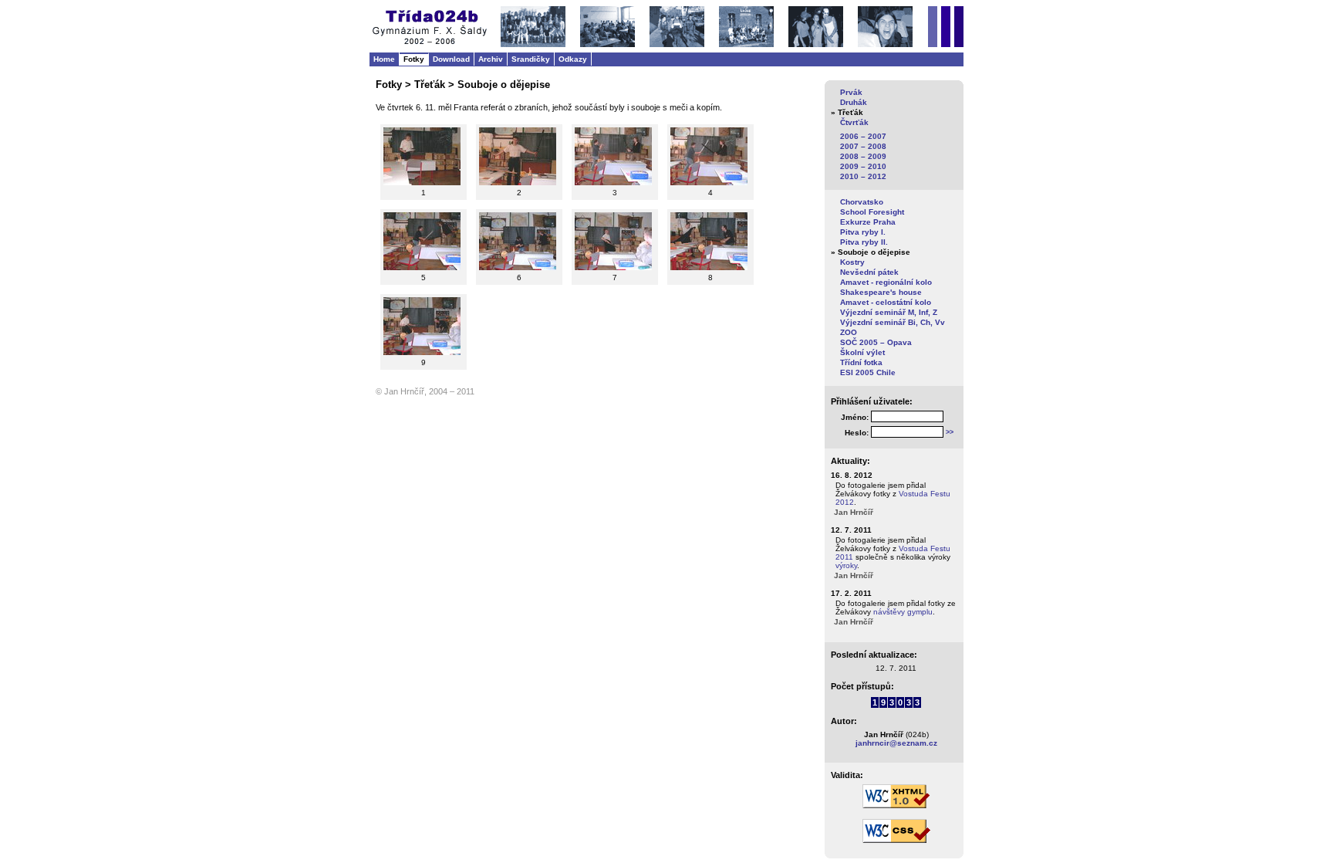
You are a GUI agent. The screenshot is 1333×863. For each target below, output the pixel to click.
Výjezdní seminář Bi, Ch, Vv (892, 322)
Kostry (852, 262)
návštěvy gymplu (903, 611)
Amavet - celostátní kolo (885, 302)
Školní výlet (862, 352)
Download (451, 59)
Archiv (490, 59)
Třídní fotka (861, 362)
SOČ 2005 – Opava (876, 342)
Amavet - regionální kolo (886, 282)
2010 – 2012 (863, 176)
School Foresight (872, 212)
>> (949, 432)
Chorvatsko (861, 202)
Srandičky (530, 59)
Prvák (851, 92)
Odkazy (573, 59)
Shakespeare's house (881, 292)
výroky (846, 565)
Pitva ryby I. (863, 232)
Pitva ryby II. (864, 242)
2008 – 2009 (863, 156)
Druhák (853, 102)
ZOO (848, 332)
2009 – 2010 (863, 166)
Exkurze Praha (868, 222)
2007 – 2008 (863, 146)
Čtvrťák (854, 122)
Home (384, 59)
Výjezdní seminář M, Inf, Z (888, 312)
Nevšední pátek (869, 272)
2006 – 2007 (863, 136)
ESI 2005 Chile (868, 372)
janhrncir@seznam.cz (896, 743)
